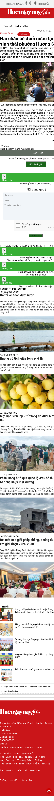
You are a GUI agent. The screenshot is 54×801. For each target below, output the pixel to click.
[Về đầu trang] (49, 791)
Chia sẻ (24, 34)
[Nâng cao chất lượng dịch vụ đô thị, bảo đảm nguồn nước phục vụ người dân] (6, 629)
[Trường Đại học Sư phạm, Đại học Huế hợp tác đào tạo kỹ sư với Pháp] (6, 644)
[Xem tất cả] (5, 13)
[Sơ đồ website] (26, 3)
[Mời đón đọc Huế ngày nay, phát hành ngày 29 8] (6, 674)
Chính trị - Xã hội (21, 26)
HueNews (42, 3)
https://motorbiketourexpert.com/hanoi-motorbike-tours (27, 686)
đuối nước (29, 149)
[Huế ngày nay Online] (30, 13)
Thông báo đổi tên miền (16, 780)
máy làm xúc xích (11, 691)
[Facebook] (31, 3)
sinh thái (14, 149)
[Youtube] (35, 3)
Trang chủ (8, 26)
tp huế (21, 149)
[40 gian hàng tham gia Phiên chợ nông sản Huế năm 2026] (6, 659)
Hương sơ (5, 149)
